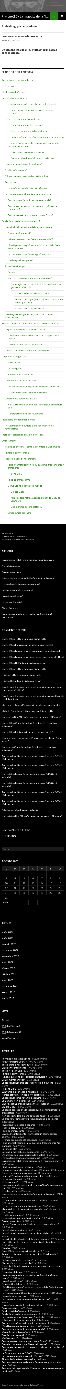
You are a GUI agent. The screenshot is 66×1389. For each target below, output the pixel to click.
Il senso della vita (29, 810)
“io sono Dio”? (15, 473)
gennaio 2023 (9, 944)
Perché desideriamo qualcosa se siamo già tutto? (33, 386)
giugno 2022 (8, 968)
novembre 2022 (10, 950)
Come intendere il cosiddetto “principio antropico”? (29, 577)
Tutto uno (11, 182)
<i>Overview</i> (11, 1338)
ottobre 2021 (9, 974)
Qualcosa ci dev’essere (14, 92)
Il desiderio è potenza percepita (21, 380)
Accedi (5, 1020)
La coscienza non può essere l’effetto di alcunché (30, 104)
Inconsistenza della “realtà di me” (27, 188)
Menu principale (62, 16)
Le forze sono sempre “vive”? (29, 308)
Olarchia (12, 272)
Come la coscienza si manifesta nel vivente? (27, 350)
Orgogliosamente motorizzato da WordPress (22, 1385)
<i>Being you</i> (11, 1181)
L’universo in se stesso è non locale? (23, 164)
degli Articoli (11, 1026)
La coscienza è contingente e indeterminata (28, 194)
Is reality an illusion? (12, 595)
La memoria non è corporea (19, 374)
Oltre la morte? (10, 440)
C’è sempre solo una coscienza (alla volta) (26, 176)
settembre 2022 (10, 956)
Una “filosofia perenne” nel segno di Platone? (37, 717)
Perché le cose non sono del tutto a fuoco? (30, 215)
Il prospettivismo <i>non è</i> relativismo (24, 1094)
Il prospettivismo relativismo (25, 413)
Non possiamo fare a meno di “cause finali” (30, 278)
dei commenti (11, 1032)
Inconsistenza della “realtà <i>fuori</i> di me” (25, 1169)
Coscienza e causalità (13, 1335)
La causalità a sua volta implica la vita (30, 293)
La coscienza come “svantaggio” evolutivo (29, 254)
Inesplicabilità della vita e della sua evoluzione (28, 227)
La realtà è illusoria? (12, 601)
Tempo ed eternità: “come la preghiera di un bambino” (33, 446)
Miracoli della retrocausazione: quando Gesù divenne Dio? (32, 1208)
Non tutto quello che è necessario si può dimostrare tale (31, 1242)
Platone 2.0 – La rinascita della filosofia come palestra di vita (26, 16)
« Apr (5, 902)
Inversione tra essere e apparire (28, 152)
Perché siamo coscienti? (14, 98)
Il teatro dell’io (12, 362)
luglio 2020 (7, 980)
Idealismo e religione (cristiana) (21, 458)
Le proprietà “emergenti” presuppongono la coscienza (36, 137)
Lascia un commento (11, 40)
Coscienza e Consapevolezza (17, 686)
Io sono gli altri (15, 368)
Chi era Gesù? (18, 491)
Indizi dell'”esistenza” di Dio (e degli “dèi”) (23, 434)
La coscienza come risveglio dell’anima (27, 392)
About (10, 607)
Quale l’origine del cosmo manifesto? (21, 221)
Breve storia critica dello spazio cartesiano (33, 158)
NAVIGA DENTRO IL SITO (16, 830)
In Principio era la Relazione (16, 1058)
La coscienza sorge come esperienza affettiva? (39, 656)
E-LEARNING (9, 836)
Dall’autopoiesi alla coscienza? (17, 589)
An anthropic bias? (11, 571)
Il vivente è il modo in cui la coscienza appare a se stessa (31, 1266)
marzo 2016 (8, 998)
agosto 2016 (8, 992)
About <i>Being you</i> (14, 1061)
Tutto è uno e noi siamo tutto (17, 79)
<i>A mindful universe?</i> (16, 1332)
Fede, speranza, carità (19, 479)
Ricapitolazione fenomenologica (18, 419)
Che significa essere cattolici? (26, 506)
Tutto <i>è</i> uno (12, 1070)
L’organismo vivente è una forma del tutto (26, 329)
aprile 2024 (7, 932)
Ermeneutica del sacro (19, 512)
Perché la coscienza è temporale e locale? (29, 200)
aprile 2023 (7, 938)
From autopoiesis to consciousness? (21, 583)
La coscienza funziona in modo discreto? (22, 1356)
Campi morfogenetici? (19, 233)
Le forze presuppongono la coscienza (27, 131)
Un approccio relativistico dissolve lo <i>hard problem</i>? (32, 1160)
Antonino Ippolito (11, 756)
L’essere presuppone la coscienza (22, 36)
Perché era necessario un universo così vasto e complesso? (33, 1347)
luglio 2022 (7, 962)
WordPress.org (10, 1038)
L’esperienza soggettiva (14, 356)
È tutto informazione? (16, 170)
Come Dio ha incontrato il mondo (25, 485)
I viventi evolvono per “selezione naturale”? (30, 239)
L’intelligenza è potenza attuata (21, 398)
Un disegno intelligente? (21, 260)
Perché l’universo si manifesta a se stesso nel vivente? (30, 323)
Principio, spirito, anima (17, 452)
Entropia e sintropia (15, 266)
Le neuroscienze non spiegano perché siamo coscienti (30, 1199)
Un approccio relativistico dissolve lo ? (28, 559)
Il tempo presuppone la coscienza (25, 125)
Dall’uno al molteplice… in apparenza (26, 344)
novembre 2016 (10, 986)
